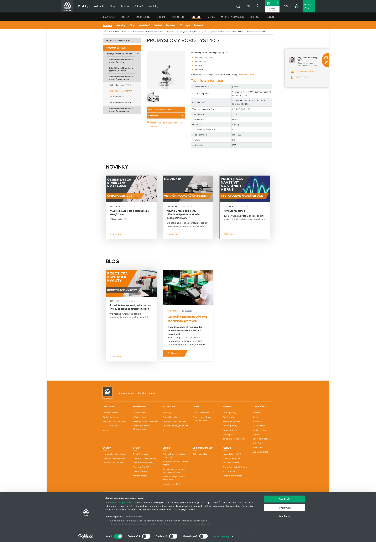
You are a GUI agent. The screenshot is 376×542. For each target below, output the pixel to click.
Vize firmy (257, 421)
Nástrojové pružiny (231, 421)
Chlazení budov (140, 471)
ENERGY (125, 17)
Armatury (167, 412)
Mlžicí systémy (139, 417)
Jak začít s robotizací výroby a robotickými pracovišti (187, 318)
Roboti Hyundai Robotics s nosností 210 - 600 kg (121, 109)
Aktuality (120, 25)
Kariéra (256, 417)
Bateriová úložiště (141, 467)
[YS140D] (166, 70)
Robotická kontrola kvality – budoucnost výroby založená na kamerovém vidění (130, 307)
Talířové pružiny (230, 426)
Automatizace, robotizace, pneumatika (148, 32)
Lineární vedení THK (172, 484)
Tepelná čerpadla (140, 454)
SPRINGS (254, 17)
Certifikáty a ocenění (262, 439)
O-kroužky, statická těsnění (235, 467)
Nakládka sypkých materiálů (145, 421)
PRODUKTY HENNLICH (118, 40)
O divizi (158, 25)
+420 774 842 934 (300, 78)
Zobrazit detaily (221, 536)
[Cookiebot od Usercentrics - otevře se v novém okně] (86, 536)
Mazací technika (110, 426)
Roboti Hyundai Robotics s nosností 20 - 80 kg (121, 69)
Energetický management (144, 458)
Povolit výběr (284, 507)
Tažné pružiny (229, 417)
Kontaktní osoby (126, 393)
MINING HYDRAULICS (232, 17)
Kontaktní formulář (146, 393)
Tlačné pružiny (229, 412)
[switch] (146, 536)
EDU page (184, 25)
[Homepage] (107, 392)
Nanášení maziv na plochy (114, 421)
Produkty (107, 25)
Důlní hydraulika (200, 454)
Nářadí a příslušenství (232, 476)
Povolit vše (284, 499)
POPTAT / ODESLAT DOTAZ (160, 109)
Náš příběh (258, 443)
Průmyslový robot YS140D (121, 91)
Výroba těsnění (229, 471)
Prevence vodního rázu (113, 462)
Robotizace (171, 32)
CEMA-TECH (108, 17)
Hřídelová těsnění (231, 462)
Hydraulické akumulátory (114, 454)
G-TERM (161, 17)
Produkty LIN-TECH (116, 48)
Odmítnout (284, 516)
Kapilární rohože (140, 476)
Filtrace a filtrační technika (174, 421)
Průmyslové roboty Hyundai (190, 32)
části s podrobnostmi (203, 528)
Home (105, 32)
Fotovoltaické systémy (143, 462)
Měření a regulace (201, 412)
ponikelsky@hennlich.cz (303, 72)
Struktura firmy (259, 430)
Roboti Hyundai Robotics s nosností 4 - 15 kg (121, 60)
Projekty (256, 434)
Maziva (106, 430)
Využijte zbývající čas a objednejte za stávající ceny (129, 212)
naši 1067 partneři (121, 502)
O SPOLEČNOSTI (260, 406)
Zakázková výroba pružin (234, 439)
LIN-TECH (196, 17)
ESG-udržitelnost (260, 452)
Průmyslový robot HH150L (121, 97)
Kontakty (170, 25)
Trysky (166, 430)
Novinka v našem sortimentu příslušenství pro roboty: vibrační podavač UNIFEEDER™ (183, 214)
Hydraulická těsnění (232, 454)
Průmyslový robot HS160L (121, 102)
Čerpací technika (170, 417)
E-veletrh (198, 25)
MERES (211, 17)
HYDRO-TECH (178, 17)
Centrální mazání (110, 412)
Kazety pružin (229, 434)
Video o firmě (259, 426)
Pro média (257, 447)
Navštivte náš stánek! (234, 210)
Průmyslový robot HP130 (120, 85)
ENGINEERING (143, 17)
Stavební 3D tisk (140, 412)
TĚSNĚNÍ (269, 17)
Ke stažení (144, 25)
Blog (132, 25)
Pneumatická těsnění (232, 458)
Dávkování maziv (110, 417)
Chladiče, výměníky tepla (114, 458)
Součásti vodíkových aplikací (175, 426)
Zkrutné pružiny (230, 430)
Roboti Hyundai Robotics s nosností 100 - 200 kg (223, 32)
